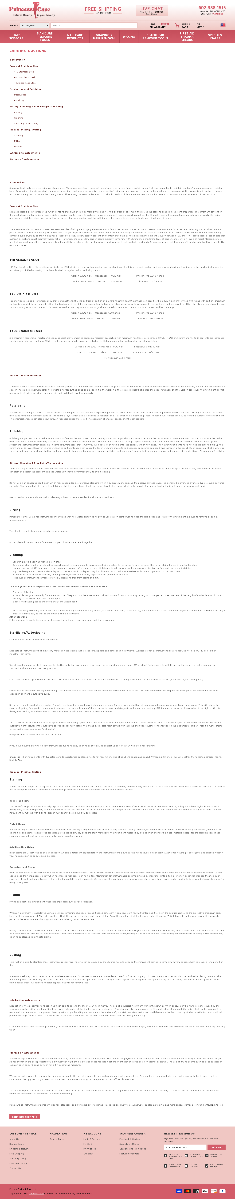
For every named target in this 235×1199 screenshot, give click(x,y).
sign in (165, 24)
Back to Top (213, 194)
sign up (216, 1147)
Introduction (17, 59)
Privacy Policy (17, 1189)
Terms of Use (34, 1189)
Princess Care (36, 1193)
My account (158, 27)
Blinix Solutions (84, 1193)
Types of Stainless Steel (24, 66)
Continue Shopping (24, 1116)
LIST (199, 27)
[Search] (137, 25)
